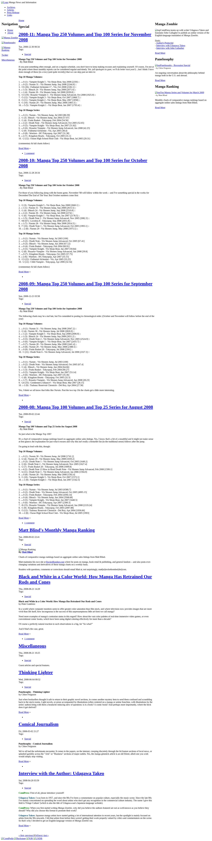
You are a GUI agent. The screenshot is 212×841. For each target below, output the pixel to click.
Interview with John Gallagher (170, 48)
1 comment (29, 153)
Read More (24, 148)
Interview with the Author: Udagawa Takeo (61, 773)
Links (9, 15)
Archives (11, 7)
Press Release (13, 12)
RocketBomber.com (55, 562)
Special (27, 54)
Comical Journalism (39, 724)
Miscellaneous (8, 60)
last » (46, 835)
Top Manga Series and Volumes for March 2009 (182, 92)
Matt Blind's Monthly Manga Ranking (57, 530)
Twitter (5, 55)
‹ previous (28, 835)
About (10, 33)
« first (21, 835)
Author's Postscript (164, 43)
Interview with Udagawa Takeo (170, 45)
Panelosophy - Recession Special (175, 65)
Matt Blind (27, 552)
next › (41, 835)
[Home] (4, 2)
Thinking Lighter (36, 672)
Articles (10, 10)
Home (10, 30)
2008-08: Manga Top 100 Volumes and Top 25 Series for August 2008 (86, 407)
